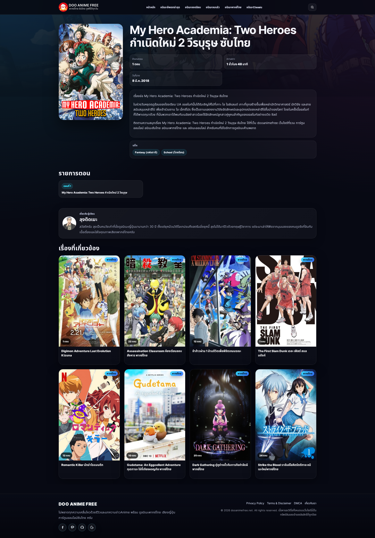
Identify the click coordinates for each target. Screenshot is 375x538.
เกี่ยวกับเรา (310, 503)
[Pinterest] (72, 527)
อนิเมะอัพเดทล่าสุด (170, 7)
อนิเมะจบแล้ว (213, 7)
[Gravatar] (92, 527)
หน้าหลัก (150, 7)
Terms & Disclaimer (279, 503)
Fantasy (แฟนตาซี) (146, 152)
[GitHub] (82, 527)
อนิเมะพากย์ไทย (233, 7)
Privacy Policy (255, 503)
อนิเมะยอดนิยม (193, 7)
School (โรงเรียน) (174, 152)
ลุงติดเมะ (88, 219)
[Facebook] (62, 527)
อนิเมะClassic (254, 7)
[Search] (312, 7)
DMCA (298, 503)
